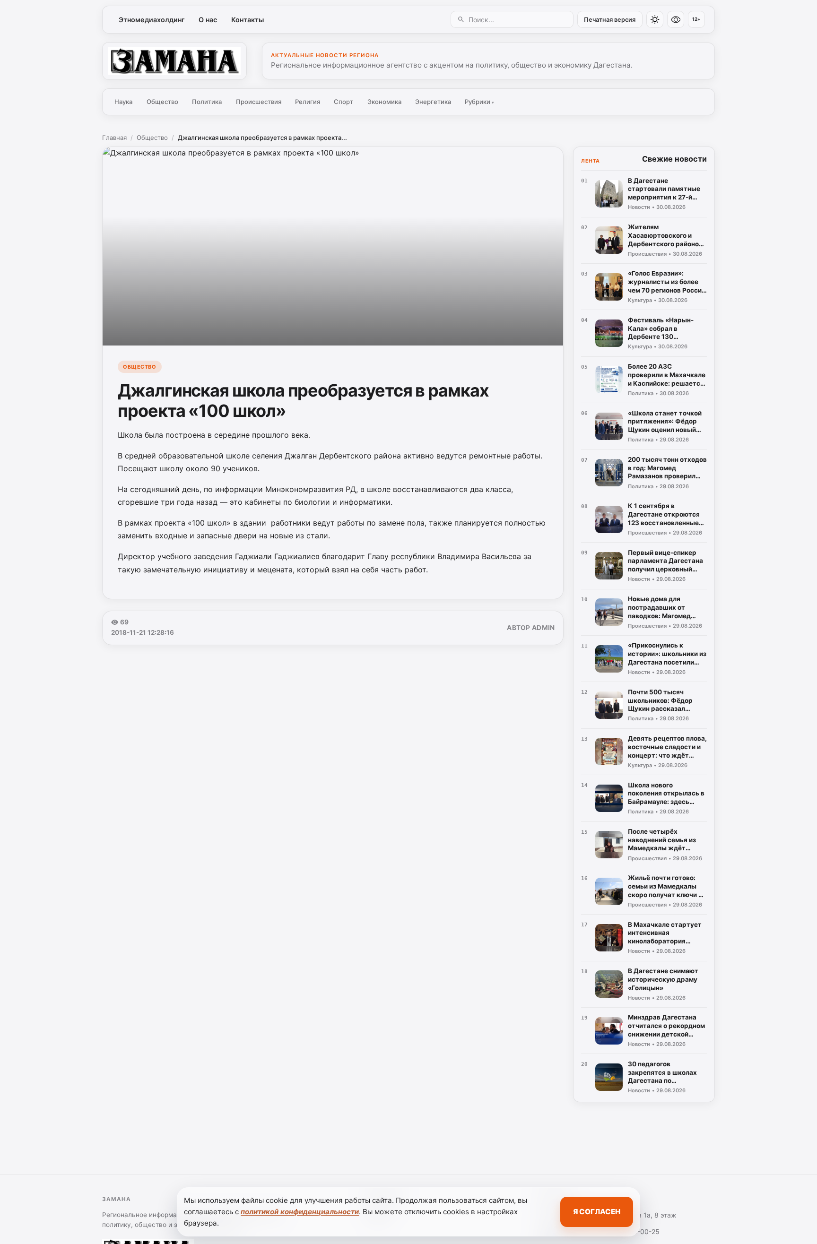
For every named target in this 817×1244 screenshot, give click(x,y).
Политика (207, 101)
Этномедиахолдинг (152, 20)
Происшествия (258, 101)
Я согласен (596, 1211)
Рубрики (479, 101)
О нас (208, 20)
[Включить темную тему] (654, 19)
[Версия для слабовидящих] (675, 19)
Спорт (343, 101)
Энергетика (433, 101)
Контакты (247, 20)
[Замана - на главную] (174, 61)
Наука (123, 101)
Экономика (384, 101)
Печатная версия (609, 19)
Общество (162, 101)
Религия (307, 101)
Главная (114, 137)
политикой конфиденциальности (300, 1211)
